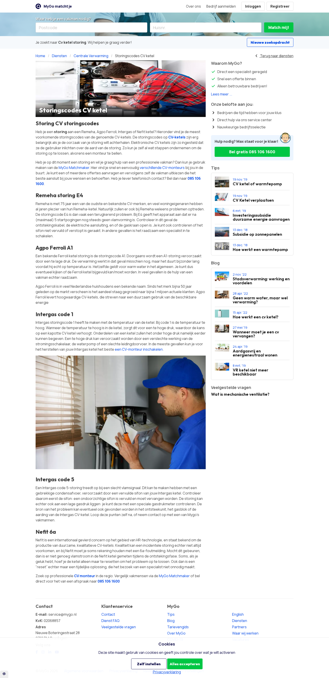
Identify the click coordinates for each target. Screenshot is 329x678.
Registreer (280, 6)
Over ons (193, 6)
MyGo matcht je (58, 6)
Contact (108, 614)
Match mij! (278, 27)
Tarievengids (178, 626)
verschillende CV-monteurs (162, 167)
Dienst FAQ (110, 620)
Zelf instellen (148, 664)
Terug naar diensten (276, 55)
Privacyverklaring (167, 671)
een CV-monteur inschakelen (139, 349)
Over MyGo (176, 633)
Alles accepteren (185, 664)
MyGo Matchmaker (74, 167)
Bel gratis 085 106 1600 (252, 151)
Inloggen (253, 6)
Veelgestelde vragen (118, 626)
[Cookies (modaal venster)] (4, 674)
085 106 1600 (109, 581)
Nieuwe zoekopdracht (270, 42)
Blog (171, 620)
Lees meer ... (221, 94)
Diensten (239, 620)
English (238, 614)
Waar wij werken (245, 633)
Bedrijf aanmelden (221, 6)
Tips (171, 614)
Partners (239, 626)
